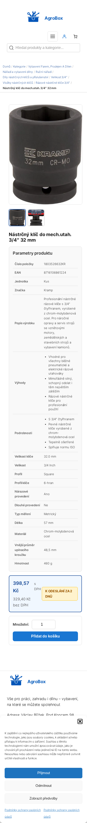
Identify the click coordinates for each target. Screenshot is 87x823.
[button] (80, 721)
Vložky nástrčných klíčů (18, 82)
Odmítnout (43, 786)
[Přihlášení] (64, 36)
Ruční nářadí (44, 72)
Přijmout (43, 773)
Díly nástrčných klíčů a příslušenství (25, 77)
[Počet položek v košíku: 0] (75, 36)
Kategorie (19, 66)
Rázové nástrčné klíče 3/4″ (53, 82)
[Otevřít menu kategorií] (53, 36)
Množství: (21, 624)
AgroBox (54, 18)
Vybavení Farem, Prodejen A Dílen (50, 66)
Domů (6, 66)
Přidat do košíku (45, 636)
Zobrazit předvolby (43, 798)
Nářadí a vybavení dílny (18, 72)
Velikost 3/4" (59, 77)
